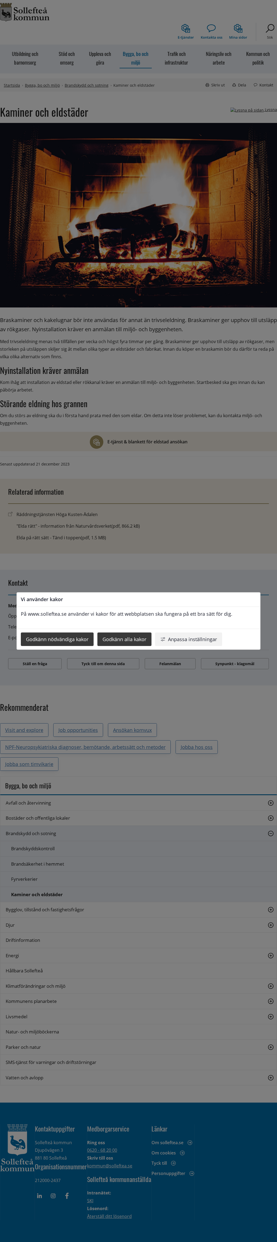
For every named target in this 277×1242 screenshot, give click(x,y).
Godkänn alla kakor (124, 639)
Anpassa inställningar (192, 639)
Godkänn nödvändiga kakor (57, 639)
